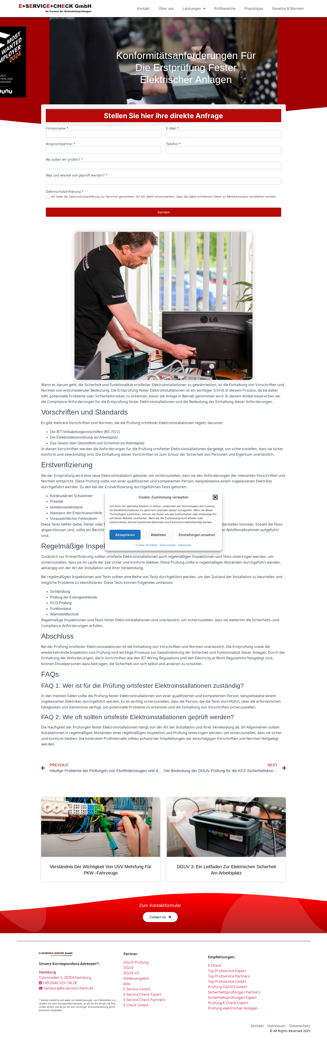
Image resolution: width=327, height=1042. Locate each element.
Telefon (173, 144)
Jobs (127, 983)
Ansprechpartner (60, 144)
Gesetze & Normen (288, 8)
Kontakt (143, 8)
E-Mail (172, 128)
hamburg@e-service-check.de (67, 988)
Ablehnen (158, 534)
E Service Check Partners (144, 999)
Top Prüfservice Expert (227, 970)
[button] (215, 497)
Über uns (166, 8)
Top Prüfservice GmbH (227, 981)
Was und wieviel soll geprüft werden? (76, 175)
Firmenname (57, 128)
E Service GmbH (136, 989)
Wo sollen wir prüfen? (64, 160)
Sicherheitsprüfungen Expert (232, 997)
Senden (163, 212)
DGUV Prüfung (136, 962)
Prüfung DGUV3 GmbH (227, 986)
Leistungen (192, 8)
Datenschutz (168, 545)
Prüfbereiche (225, 8)
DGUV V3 (131, 973)
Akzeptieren (125, 534)
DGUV (128, 967)
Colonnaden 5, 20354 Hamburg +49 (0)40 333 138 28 (65, 977)
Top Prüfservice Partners (229, 976)
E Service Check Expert (143, 994)
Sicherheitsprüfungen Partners (234, 992)
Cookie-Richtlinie (146, 545)
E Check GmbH (135, 1005)
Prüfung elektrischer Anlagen (233, 1008)
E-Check (214, 965)
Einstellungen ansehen (197, 534)
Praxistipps (253, 8)
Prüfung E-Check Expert (228, 1002)
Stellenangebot (136, 978)
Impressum (184, 545)
